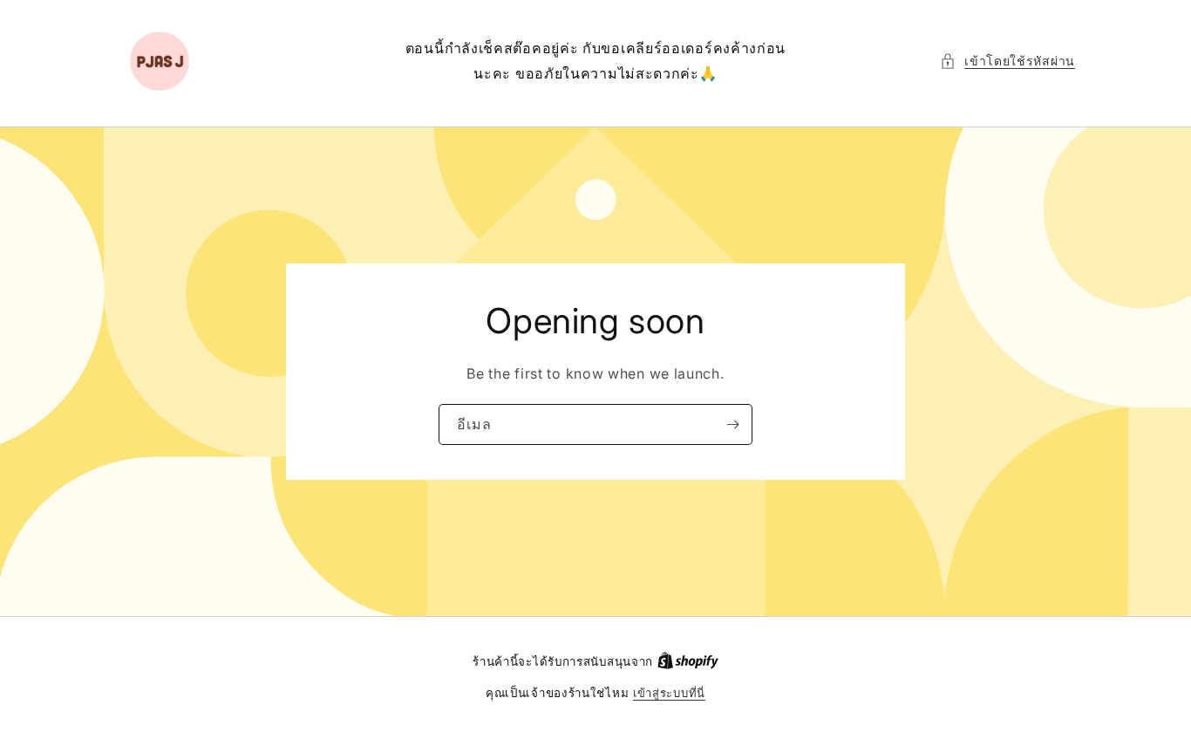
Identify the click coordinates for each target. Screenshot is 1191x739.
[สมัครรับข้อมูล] (732, 424)
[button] (1007, 61)
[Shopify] (687, 661)
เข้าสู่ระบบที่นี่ (669, 693)
